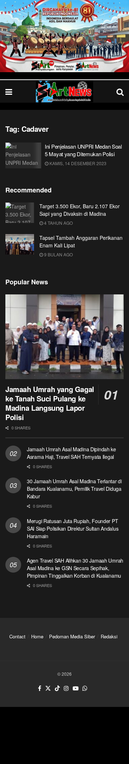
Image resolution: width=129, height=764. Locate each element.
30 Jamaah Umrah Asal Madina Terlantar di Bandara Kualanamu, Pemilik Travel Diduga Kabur (74, 489)
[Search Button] (120, 91)
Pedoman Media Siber (72, 636)
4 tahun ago (58, 223)
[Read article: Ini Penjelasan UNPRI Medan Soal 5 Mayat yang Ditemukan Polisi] (23, 155)
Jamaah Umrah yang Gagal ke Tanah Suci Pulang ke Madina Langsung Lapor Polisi (49, 403)
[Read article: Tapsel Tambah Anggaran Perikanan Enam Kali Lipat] (19, 244)
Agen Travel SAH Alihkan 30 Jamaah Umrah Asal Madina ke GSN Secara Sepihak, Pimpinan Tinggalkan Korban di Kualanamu (75, 568)
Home (37, 636)
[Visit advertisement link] (64, 36)
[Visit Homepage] (64, 91)
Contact (17, 636)
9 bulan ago (58, 254)
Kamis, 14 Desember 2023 (77, 163)
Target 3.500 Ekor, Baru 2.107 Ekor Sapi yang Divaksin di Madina (79, 209)
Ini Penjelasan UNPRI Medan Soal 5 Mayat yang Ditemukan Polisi (83, 150)
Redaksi (109, 636)
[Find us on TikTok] (57, 688)
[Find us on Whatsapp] (84, 688)
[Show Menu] (8, 91)
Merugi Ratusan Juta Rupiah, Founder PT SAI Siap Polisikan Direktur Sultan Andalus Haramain (72, 528)
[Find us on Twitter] (48, 688)
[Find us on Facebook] (39, 688)
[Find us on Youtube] (75, 688)
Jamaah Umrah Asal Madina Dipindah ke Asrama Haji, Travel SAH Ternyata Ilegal (71, 453)
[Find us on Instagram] (66, 688)
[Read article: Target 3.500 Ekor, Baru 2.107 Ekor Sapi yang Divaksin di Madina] (19, 212)
